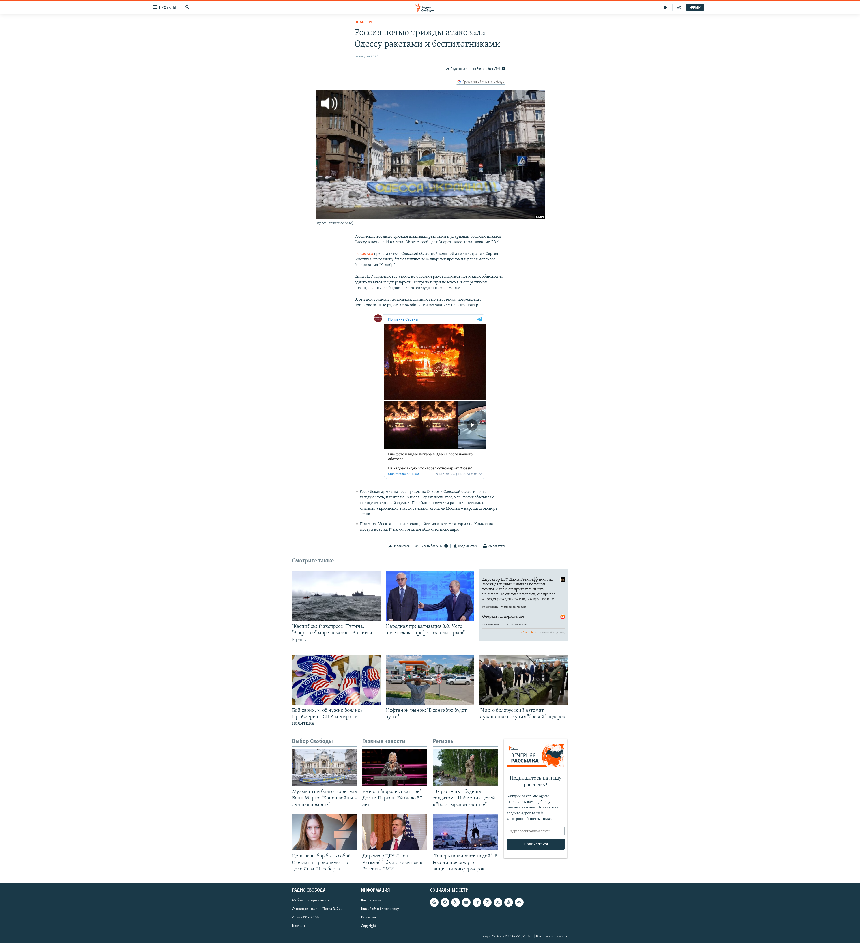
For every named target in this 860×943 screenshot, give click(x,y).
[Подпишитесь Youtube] (466, 902)
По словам (364, 254)
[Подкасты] (508, 902)
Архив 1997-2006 (305, 917)
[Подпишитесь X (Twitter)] (455, 902)
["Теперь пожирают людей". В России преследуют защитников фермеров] (465, 832)
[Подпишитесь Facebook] (445, 902)
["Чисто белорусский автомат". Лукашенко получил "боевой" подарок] (523, 680)
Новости (363, 22)
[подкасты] (679, 7)
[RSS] (498, 902)
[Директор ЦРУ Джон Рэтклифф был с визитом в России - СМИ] (394, 832)
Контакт (298, 926)
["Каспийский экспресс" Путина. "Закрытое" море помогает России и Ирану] (336, 596)
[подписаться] (519, 902)
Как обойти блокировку (380, 909)
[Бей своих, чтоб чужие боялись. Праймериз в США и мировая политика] (336, 680)
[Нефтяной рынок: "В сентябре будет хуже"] (430, 680)
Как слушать (371, 900)
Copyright (368, 926)
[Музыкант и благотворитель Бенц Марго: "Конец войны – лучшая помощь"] (324, 767)
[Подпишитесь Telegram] (477, 902)
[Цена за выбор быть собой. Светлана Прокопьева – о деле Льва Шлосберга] (324, 832)
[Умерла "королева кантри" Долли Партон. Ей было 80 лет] (394, 767)
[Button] (456, 69)
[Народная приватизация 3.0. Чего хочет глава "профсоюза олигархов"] (430, 596)
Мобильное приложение (311, 900)
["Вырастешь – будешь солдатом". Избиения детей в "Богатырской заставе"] (465, 767)
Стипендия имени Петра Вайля (317, 909)
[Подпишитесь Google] (434, 902)
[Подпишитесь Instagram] (487, 902)
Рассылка (368, 917)
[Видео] (666, 7)
